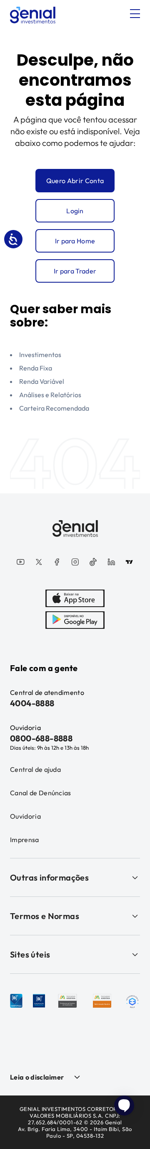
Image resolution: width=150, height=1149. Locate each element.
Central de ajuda (35, 769)
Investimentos (40, 354)
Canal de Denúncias (40, 793)
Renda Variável (41, 381)
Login (75, 211)
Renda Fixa (35, 368)
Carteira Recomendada (54, 408)
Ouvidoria (25, 816)
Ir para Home (75, 241)
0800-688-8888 (41, 738)
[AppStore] (75, 598)
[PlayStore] (75, 620)
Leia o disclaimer (37, 1077)
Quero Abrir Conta (75, 180)
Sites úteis (30, 954)
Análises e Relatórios (50, 395)
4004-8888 (32, 703)
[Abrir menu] (135, 13)
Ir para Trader (75, 271)
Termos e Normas (44, 916)
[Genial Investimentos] (32, 15)
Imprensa (24, 839)
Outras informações (49, 877)
